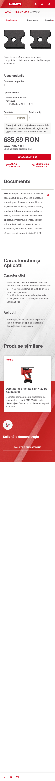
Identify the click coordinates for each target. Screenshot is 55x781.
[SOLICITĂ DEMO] (11, 777)
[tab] (11, 20)
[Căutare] (48, 4)
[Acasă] (15, 4)
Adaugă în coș (29, 157)
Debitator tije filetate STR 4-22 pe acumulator (26, 390)
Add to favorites (14, 165)
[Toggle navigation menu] (5, 4)
